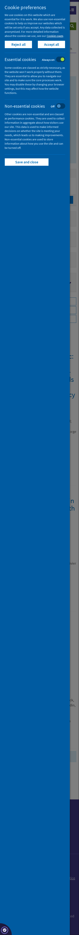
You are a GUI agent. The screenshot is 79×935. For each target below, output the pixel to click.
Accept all (51, 44)
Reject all (18, 44)
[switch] (38, 60)
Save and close (26, 162)
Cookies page (55, 36)
